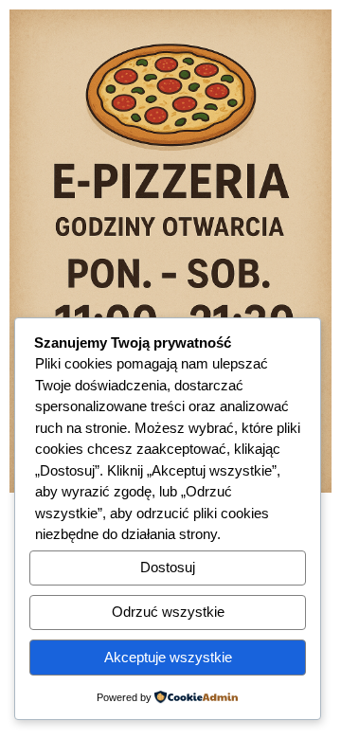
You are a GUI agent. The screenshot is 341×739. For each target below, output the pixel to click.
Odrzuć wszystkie (168, 612)
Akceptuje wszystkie (168, 657)
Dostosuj (167, 567)
